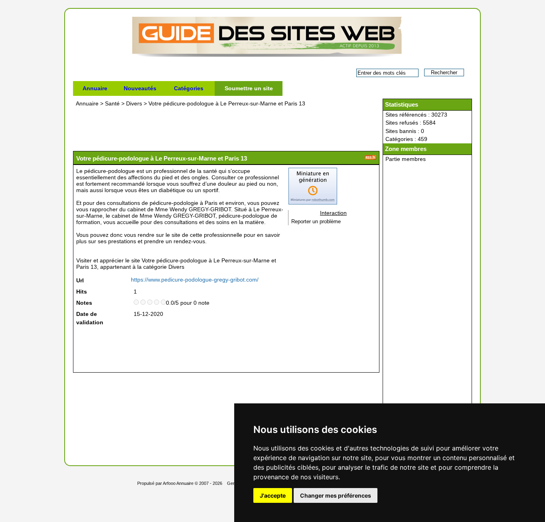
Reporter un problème (316, 221)
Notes (84, 303)
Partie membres (405, 159)
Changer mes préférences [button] (335, 495)
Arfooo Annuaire (178, 483)
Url (80, 280)
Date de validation (89, 318)
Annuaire (95, 88)
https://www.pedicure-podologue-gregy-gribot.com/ (195, 279)
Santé (112, 103)
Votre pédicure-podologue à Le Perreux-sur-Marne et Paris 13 (226, 103)
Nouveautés (140, 88)
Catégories (188, 88)
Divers (134, 103)
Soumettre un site (249, 88)
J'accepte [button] (273, 495)
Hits (81, 291)
